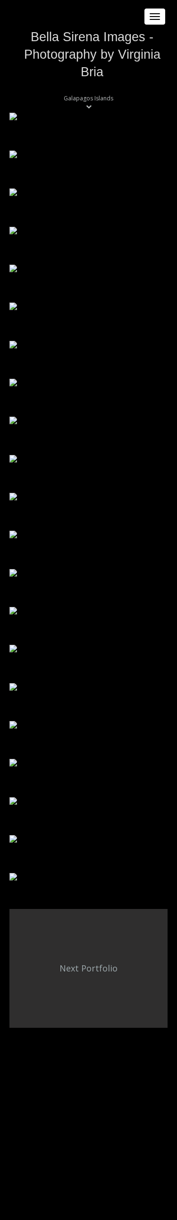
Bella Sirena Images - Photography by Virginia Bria (92, 54)
